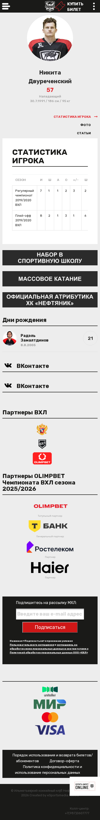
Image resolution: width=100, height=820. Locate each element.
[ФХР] (42, 429)
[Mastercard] (50, 717)
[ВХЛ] (42, 443)
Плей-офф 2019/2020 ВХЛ (23, 220)
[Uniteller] (50, 691)
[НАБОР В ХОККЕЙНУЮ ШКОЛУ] (50, 257)
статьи (84, 133)
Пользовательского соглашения (32, 644)
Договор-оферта (64, 761)
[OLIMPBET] (42, 458)
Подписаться (50, 627)
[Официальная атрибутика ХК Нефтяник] (50, 299)
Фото (85, 125)
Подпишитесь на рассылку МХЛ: (46, 602)
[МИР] (50, 704)
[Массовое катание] (50, 278)
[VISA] (50, 730)
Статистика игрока (72, 117)
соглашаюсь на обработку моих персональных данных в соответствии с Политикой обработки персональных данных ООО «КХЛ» (49, 648)
